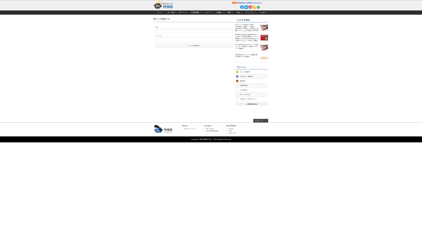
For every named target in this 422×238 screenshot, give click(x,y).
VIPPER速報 (243, 85)
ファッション (250, 12)
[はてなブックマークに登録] (246, 7)
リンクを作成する (194, 45)
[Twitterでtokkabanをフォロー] (234, 7)
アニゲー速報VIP (245, 72)
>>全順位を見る (251, 104)
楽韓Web (242, 81)
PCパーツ (182, 12)
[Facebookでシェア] (242, 7)
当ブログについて (190, 129)
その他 (262, 12)
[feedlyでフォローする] (258, 7)
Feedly (231, 129)
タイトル (158, 36)
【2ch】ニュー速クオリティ (248, 99)
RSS (230, 131)
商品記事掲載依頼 (212, 131)
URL (156, 27)
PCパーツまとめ (245, 94)
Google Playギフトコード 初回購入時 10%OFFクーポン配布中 (246, 55)
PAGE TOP (260, 120)
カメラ (207, 12)
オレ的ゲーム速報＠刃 (246, 76)
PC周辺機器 (195, 12)
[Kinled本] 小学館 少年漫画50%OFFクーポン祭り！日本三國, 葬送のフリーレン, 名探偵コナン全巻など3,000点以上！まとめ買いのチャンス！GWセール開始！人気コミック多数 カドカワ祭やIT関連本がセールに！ (247, 38)
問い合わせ (210, 129)
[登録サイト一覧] (262, 7)
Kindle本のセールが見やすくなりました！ (249, 3)
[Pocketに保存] (250, 7)
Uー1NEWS (243, 90)
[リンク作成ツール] (266, 7)
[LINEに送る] (238, 7)
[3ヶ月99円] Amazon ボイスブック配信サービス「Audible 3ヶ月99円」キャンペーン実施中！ (246, 46)
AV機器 (218, 12)
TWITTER (232, 133)
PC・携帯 (171, 12)
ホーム (159, 12)
